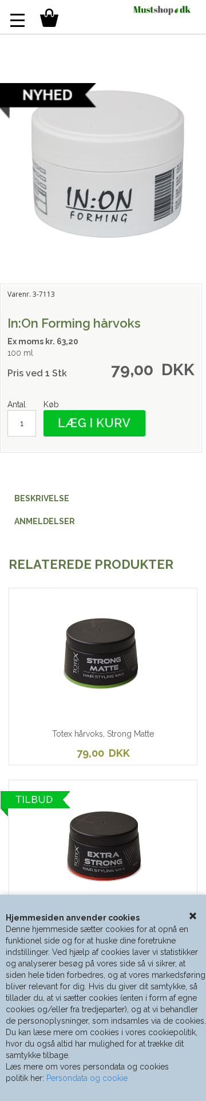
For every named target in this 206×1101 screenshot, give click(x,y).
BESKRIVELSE (41, 498)
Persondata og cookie (87, 1078)
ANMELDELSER (44, 521)
